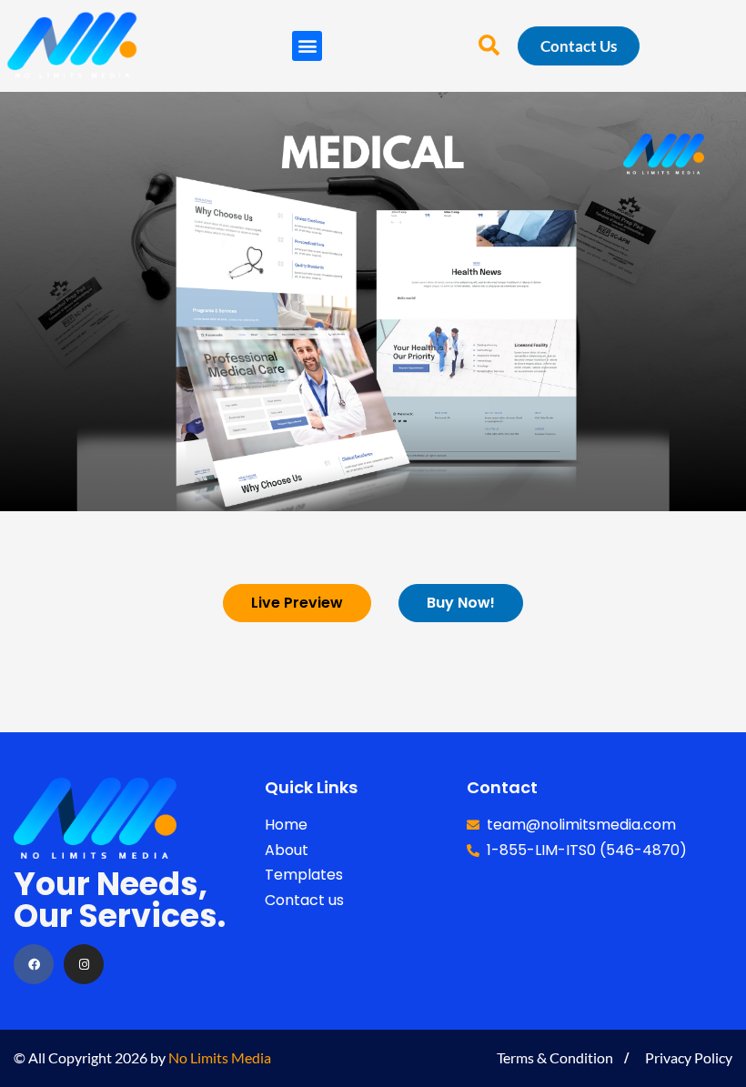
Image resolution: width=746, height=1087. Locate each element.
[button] (307, 46)
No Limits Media (219, 1057)
